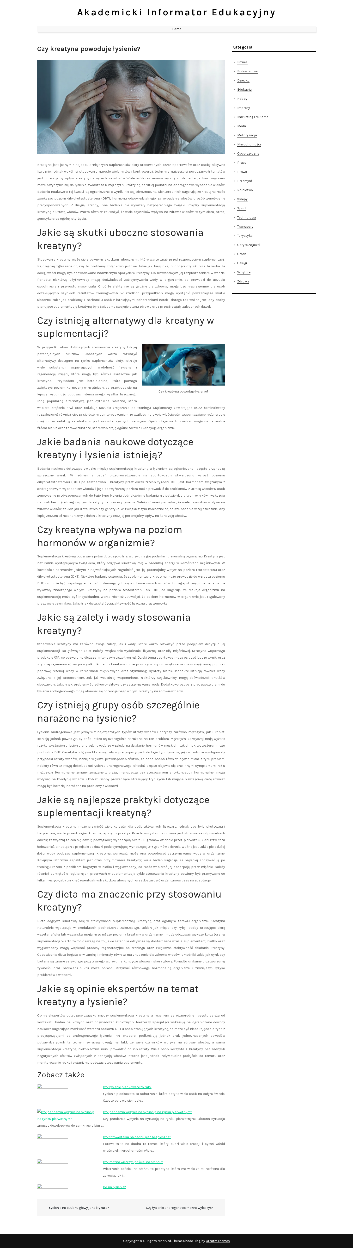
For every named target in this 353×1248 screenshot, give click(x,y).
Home (176, 29)
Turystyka (245, 236)
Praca (242, 163)
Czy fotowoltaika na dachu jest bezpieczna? (137, 1137)
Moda (241, 126)
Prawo (242, 172)
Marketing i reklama (252, 117)
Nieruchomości (249, 144)
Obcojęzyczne (248, 153)
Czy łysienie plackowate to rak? (127, 1087)
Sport (241, 208)
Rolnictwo (245, 190)
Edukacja (244, 89)
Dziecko (243, 80)
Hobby (242, 99)
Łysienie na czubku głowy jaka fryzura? (79, 1208)
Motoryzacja (247, 135)
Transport (245, 227)
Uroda (242, 254)
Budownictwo (247, 71)
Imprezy (243, 108)
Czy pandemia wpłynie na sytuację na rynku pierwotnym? (147, 1112)
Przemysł (244, 181)
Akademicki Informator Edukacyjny (176, 12)
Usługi (242, 263)
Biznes (242, 62)
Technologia (246, 217)
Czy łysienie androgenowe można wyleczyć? (179, 1208)
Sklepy (242, 199)
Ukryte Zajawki (248, 245)
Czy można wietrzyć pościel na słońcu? (133, 1162)
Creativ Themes (218, 1241)
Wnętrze (243, 272)
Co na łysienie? (114, 1187)
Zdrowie (243, 281)
